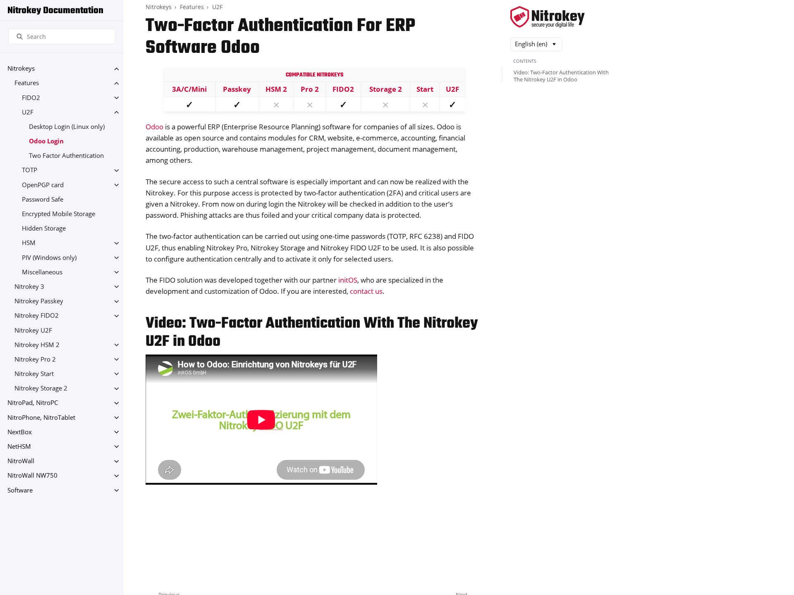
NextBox (19, 432)
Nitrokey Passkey (38, 301)
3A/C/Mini (189, 89)
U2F (27, 112)
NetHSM (19, 446)
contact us (366, 291)
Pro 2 (310, 89)
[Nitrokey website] (547, 17)
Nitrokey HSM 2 (37, 344)
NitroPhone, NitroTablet (41, 417)
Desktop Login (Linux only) (67, 126)
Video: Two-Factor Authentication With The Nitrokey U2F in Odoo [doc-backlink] (312, 333)
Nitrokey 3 (29, 286)
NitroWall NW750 (32, 475)
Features (26, 83)
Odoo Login (46, 141)
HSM (29, 243)
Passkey (237, 89)
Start (424, 89)
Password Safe (42, 199)
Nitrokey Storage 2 (40, 388)
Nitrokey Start (34, 373)
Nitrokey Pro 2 (35, 359)
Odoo (154, 126)
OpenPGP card (43, 185)
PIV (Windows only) (49, 257)
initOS (347, 280)
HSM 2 (276, 89)
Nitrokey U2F (33, 330)
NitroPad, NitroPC (32, 403)
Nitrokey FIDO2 (36, 316)
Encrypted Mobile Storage (58, 213)
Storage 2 (385, 89)
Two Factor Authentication (66, 156)
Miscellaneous (42, 272)
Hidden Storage (44, 228)
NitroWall (20, 461)
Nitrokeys (21, 68)
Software (20, 490)
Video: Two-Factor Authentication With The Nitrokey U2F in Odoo (561, 76)
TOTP (29, 170)
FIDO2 (31, 97)
